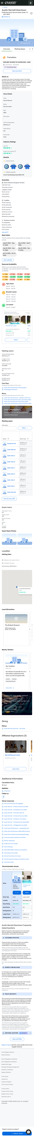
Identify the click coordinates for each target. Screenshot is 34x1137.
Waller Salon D (11, 474)
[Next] (32, 49)
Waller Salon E (11, 480)
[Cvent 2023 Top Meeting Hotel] (27, 166)
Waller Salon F (11, 486)
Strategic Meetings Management (10, 1067)
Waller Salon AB (11, 492)
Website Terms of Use (7, 1094)
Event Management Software (9, 1059)
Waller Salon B (11, 461)
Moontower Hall (11, 443)
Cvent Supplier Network (8, 1052)
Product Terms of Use (7, 1091)
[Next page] (28, 328)
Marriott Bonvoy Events (12, 755)
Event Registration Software (9, 1061)
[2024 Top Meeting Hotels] (13, 166)
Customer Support (6, 1081)
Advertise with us (6, 1096)
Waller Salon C (11, 468)
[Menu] (2, 2)
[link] (16, 659)
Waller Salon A (11, 455)
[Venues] (30, 3)
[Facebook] (3, 796)
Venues (5, 7)
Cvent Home (5, 1076)
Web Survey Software (7, 1069)
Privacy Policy (5, 1088)
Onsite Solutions (6, 1055)
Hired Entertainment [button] (10, 681)
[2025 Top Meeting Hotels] (20, 166)
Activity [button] (8, 679)
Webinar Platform (6, 1072)
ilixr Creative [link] (10, 666)
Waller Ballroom (11, 449)
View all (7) (5, 232)
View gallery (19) (25, 43)
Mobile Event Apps (6, 1064)
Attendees (5, 425)
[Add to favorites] (31, 13)
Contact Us (4, 1079)
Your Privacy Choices (7, 1084)
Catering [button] (14, 679)
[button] (14, 427)
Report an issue (6, 1045)
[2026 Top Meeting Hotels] (6, 166)
